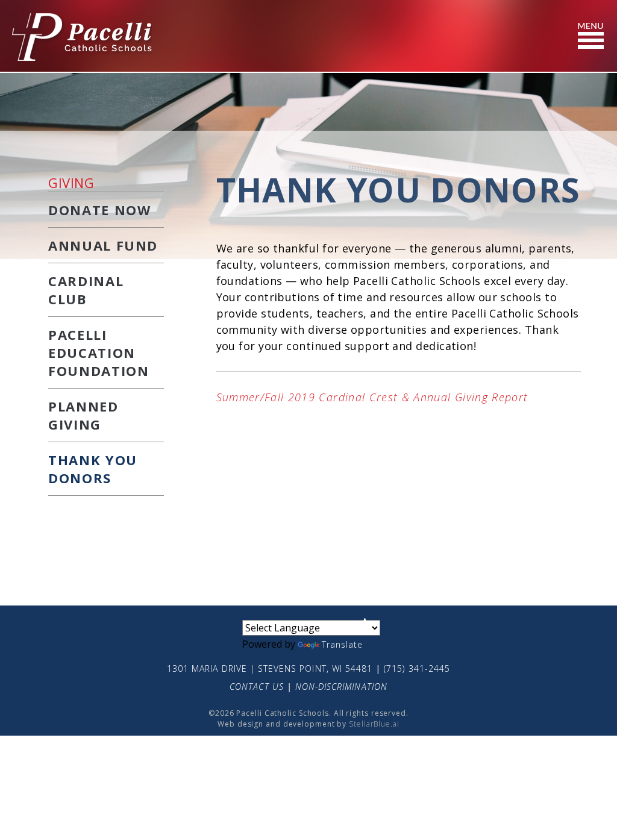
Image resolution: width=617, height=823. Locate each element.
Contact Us (257, 686)
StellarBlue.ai (374, 724)
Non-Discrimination (341, 686)
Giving (71, 183)
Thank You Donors (92, 469)
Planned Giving (83, 415)
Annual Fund (103, 245)
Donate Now (99, 210)
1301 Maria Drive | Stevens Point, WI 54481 (269, 668)
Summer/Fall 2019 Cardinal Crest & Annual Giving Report (372, 397)
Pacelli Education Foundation (98, 352)
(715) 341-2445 (417, 668)
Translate (342, 644)
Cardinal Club (86, 290)
